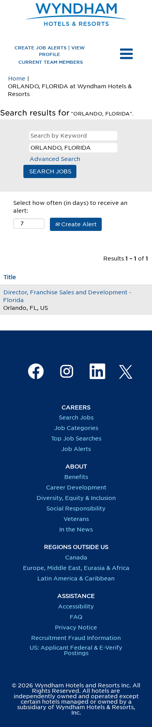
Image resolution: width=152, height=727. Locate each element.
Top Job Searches (76, 438)
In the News (76, 529)
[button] (126, 54)
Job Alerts (76, 449)
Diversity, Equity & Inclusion (76, 498)
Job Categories (76, 428)
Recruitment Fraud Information (76, 638)
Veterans (76, 519)
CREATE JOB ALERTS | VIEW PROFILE (49, 51)
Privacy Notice (76, 627)
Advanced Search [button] (55, 159)
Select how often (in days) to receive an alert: (70, 207)
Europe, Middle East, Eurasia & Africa (76, 568)
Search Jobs (76, 417)
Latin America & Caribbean (76, 578)
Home (16, 78)
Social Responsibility (76, 508)
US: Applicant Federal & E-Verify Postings (76, 650)
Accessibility (76, 606)
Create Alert (78, 224)
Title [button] (10, 277)
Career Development (76, 487)
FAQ (76, 617)
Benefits (76, 477)
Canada (76, 557)
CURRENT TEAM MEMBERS (50, 62)
